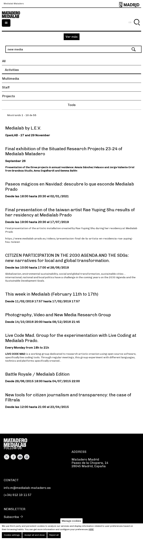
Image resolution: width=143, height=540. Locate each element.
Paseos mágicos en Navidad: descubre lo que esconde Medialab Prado (69, 186)
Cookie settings (12, 535)
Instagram (27, 457)
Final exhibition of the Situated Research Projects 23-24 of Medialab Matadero (63, 151)
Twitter (6, 457)
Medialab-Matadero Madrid (13, 14)
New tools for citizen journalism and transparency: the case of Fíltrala (68, 397)
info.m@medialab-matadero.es (27, 488)
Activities (12, 70)
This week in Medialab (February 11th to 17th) (51, 294)
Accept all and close (34, 535)
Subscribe (11, 517)
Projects (8, 96)
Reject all (54, 535)
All (4, 61)
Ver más (72, 36)
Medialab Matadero (14, 4)
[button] (71, 105)
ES (130, 22)
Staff (6, 87)
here (91, 529)
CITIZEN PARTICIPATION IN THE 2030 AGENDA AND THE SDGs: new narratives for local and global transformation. (67, 258)
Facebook (13, 457)
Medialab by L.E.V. (23, 128)
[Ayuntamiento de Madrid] (129, 4)
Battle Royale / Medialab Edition (37, 374)
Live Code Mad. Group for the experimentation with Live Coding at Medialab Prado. (70, 338)
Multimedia (10, 78)
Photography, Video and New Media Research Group (58, 314)
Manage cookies (71, 520)
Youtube (20, 457)
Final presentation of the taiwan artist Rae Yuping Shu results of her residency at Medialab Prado (70, 212)
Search (136, 26)
